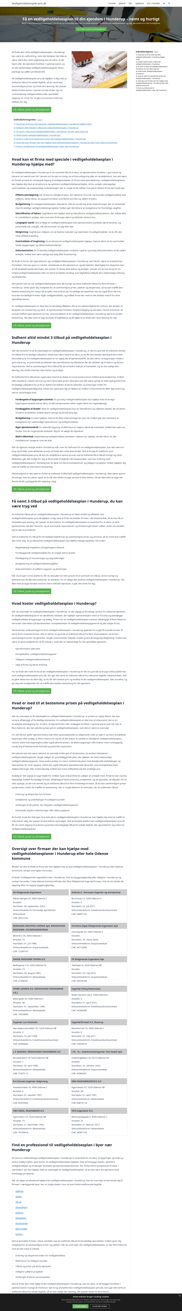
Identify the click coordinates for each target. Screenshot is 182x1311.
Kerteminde (21, 1223)
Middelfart (20, 1218)
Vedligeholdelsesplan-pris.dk (29, 3)
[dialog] (91, 1302)
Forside (112, 3)
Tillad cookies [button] (80, 1306)
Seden (18, 1196)
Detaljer (113, 1302)
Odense (19, 1191)
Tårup (18, 1201)
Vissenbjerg (21, 1207)
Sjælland (139, 3)
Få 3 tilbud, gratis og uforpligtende (91, 29)
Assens (19, 1234)
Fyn (130, 3)
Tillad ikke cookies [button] (99, 1306)
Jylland (122, 3)
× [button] (179, 1296)
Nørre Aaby (21, 1228)
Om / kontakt (153, 3)
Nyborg (19, 1212)
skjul (39, 120)
